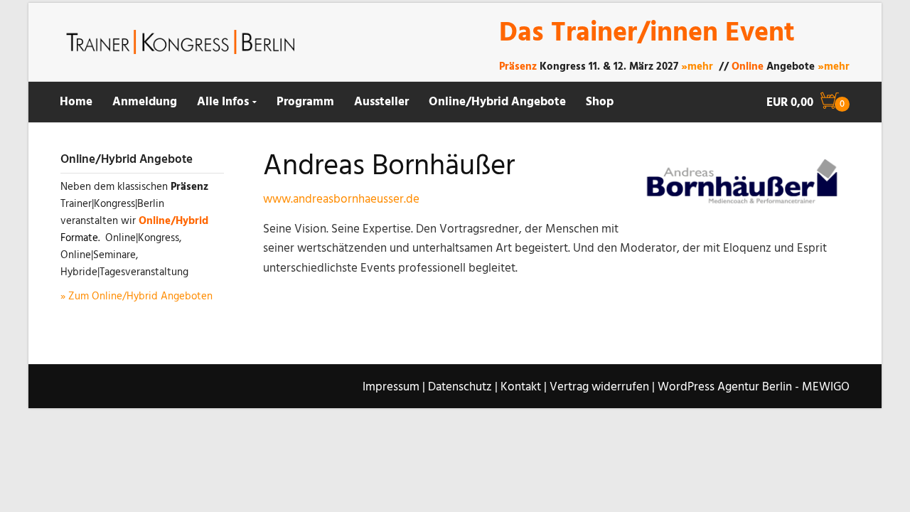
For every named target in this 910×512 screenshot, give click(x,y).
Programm (305, 102)
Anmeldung (144, 102)
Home (76, 102)
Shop (600, 102)
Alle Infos (223, 102)
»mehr (697, 66)
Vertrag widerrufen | (602, 387)
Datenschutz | (463, 387)
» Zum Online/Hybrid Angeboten (136, 296)
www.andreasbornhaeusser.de (341, 199)
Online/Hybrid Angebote (497, 102)
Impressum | (394, 387)
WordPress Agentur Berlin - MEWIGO (754, 387)
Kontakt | (523, 387)
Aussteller (381, 102)
